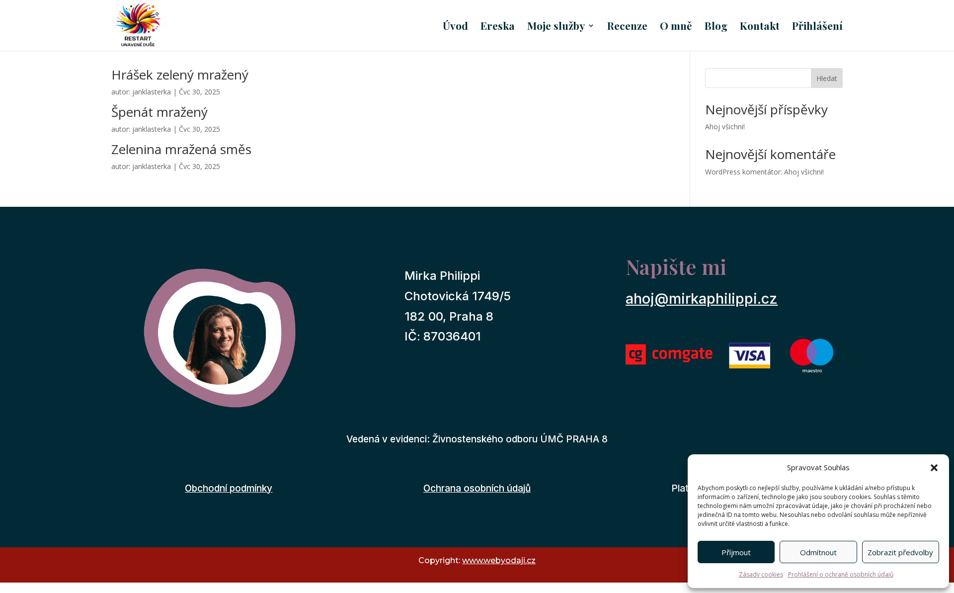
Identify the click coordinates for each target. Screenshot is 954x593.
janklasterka (151, 91)
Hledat (826, 78)
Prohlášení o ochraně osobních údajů (840, 574)
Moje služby (556, 27)
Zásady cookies (761, 574)
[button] (934, 468)
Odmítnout (818, 552)
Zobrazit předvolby (900, 552)
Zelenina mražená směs (181, 149)
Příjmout (736, 552)
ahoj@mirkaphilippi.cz (702, 298)
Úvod (455, 27)
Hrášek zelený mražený (179, 75)
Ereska (497, 27)
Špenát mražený (159, 112)
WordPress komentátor (743, 171)
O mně (676, 27)
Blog (716, 27)
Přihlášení (817, 27)
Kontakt (760, 27)
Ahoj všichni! (725, 126)
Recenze (627, 27)
